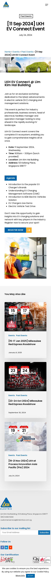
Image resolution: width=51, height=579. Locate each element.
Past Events (26, 16)
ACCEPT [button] (30, 576)
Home (8, 51)
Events (16, 51)
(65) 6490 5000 (7, 517)
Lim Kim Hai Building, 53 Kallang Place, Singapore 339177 (24, 514)
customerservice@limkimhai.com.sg (16, 520)
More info (20, 575)
